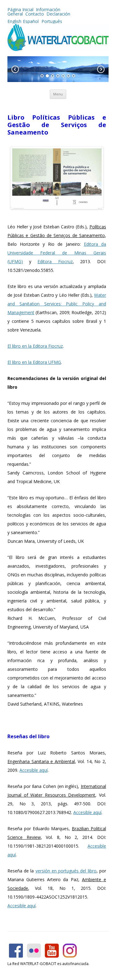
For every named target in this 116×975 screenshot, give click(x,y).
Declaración (58, 14)
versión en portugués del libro (66, 871)
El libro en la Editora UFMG (34, 362)
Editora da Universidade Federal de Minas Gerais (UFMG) (56, 252)
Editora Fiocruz (54, 261)
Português (51, 21)
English (14, 21)
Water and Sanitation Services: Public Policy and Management (56, 303)
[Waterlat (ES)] (58, 49)
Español (31, 21)
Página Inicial (20, 9)
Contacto (34, 14)
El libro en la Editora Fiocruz (35, 346)
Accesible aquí (33, 770)
